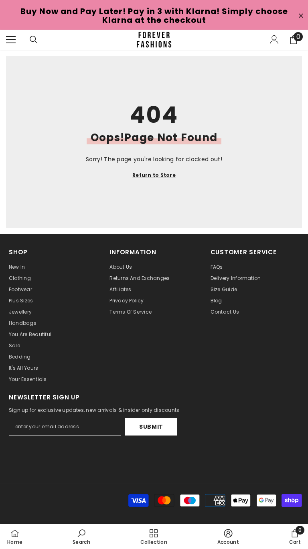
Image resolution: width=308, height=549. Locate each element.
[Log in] (274, 39)
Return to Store (154, 175)
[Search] (33, 40)
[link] (81, 536)
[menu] (11, 40)
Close (301, 16)
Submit (151, 427)
